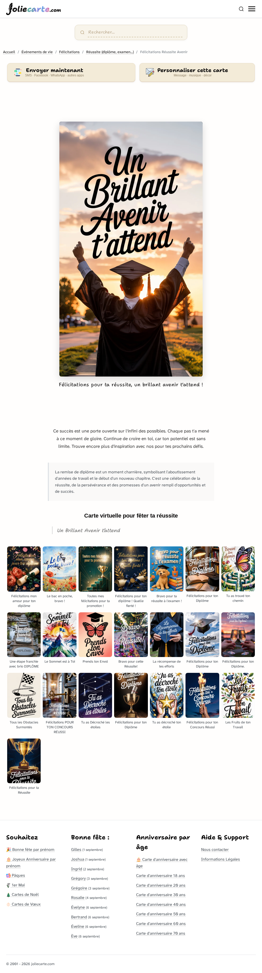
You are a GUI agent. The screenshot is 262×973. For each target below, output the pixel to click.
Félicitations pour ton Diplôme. (238, 664)
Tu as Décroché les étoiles (95, 724)
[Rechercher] (241, 9)
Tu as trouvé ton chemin (238, 598)
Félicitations (69, 52)
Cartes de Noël (25, 894)
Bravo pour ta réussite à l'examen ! (166, 598)
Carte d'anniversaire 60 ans (161, 923)
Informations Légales (220, 859)
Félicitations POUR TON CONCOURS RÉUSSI (60, 727)
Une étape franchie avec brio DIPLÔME (24, 664)
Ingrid (76, 869)
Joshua (77, 859)
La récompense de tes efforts (167, 664)
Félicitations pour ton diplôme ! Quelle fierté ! (131, 601)
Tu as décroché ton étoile (166, 724)
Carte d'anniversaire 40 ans (161, 904)
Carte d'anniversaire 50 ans (160, 914)
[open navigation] (252, 9)
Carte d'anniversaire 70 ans (160, 933)
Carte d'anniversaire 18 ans (160, 875)
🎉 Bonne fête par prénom (30, 849)
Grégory (78, 878)
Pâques (18, 875)
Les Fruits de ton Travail (237, 724)
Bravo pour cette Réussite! (130, 664)
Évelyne (78, 907)
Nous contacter (215, 849)
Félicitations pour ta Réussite (24, 790)
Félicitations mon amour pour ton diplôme (24, 601)
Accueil (9, 52)
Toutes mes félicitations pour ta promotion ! (95, 601)
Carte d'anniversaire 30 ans (160, 894)
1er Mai (18, 885)
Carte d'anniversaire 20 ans (160, 885)
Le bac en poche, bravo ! (60, 598)
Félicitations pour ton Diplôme (202, 598)
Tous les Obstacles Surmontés (24, 724)
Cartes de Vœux (26, 904)
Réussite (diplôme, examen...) (110, 52)
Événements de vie (37, 52)
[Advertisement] (131, 105)
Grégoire (79, 888)
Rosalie (77, 897)
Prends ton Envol (95, 661)
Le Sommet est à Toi (60, 661)
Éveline (77, 926)
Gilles (76, 849)
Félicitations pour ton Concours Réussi (202, 724)
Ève (74, 936)
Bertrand (79, 917)
